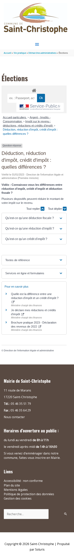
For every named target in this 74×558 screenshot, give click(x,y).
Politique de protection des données (29, 494)
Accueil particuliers (15, 117)
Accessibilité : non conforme (23, 481)
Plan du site (12, 485)
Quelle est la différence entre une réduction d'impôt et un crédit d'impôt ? (34, 296)
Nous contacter (14, 417)
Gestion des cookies (17, 498)
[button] (34, 218)
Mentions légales (16, 490)
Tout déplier (55, 208)
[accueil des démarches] (34, 90)
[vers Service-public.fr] (40, 107)
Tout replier (33, 208)
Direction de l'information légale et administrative (29, 350)
